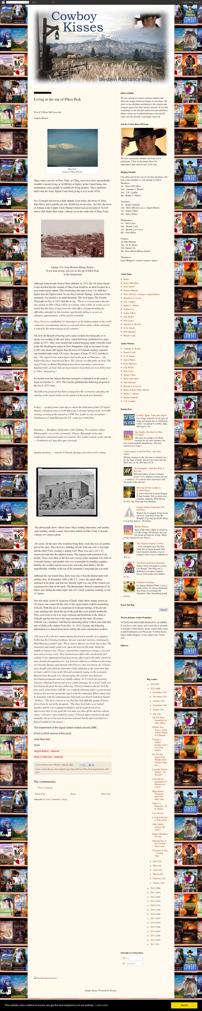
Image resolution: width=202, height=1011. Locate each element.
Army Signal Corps (62, 769)
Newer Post (40, 793)
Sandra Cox (129, 309)
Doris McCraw (77, 769)
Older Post (105, 793)
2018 (152, 914)
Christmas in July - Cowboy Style (160, 853)
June (155, 861)
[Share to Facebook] (90, 764)
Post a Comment (45, 787)
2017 (152, 918)
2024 (152, 888)
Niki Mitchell (130, 331)
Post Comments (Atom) (56, 799)
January (156, 882)
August (156, 709)
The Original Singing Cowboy (150, 543)
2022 (152, 896)
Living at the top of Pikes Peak (159, 818)
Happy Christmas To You (160, 835)
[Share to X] (87, 764)
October (157, 700)
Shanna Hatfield (131, 290)
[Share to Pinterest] (93, 764)
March (156, 874)
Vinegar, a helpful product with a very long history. (160, 745)
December (158, 692)
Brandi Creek (129, 335)
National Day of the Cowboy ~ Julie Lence (159, 843)
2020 (152, 905)
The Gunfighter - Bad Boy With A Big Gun (149, 469)
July (155, 713)
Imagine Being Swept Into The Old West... (150, 508)
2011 (152, 944)
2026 (152, 684)
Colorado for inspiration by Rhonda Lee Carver (159, 782)
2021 (152, 901)
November (158, 696)
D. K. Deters (129, 327)
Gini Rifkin (129, 316)
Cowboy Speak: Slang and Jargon (151, 415)
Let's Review (158, 812)
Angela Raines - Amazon (46, 750)
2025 (152, 688)
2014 (152, 931)
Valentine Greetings (145, 582)
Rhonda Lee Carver (132, 297)
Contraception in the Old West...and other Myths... (142, 453)
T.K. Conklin (129, 301)
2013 (152, 935)
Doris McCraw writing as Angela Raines (142, 294)
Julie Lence (129, 320)
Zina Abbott (129, 286)
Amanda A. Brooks (132, 324)
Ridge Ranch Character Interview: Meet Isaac (158, 795)
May (155, 865)
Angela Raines (48, 769)
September (158, 705)
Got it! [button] (184, 1005)
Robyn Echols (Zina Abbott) (136, 389)
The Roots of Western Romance (151, 562)
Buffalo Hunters (142, 526)
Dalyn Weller (129, 359)
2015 (152, 926)
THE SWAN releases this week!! (158, 827)
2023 (152, 892)
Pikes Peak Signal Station (93, 769)
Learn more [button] (101, 1005)
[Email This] (81, 764)
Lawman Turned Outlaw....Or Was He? (159, 772)
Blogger (113, 990)
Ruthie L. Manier (131, 305)
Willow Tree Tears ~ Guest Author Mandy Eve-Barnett (160, 731)
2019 (152, 909)
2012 (152, 939)
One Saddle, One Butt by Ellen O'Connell (148, 433)
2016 (152, 922)
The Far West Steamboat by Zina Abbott (159, 720)
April (155, 869)
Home (73, 793)
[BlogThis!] (84, 764)
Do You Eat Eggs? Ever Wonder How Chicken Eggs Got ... (159, 759)
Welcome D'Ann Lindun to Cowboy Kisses (149, 489)
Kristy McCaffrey (131, 282)
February (157, 878)
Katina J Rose (130, 312)
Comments (130, 963)
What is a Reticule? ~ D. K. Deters (160, 806)
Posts (127, 958)
